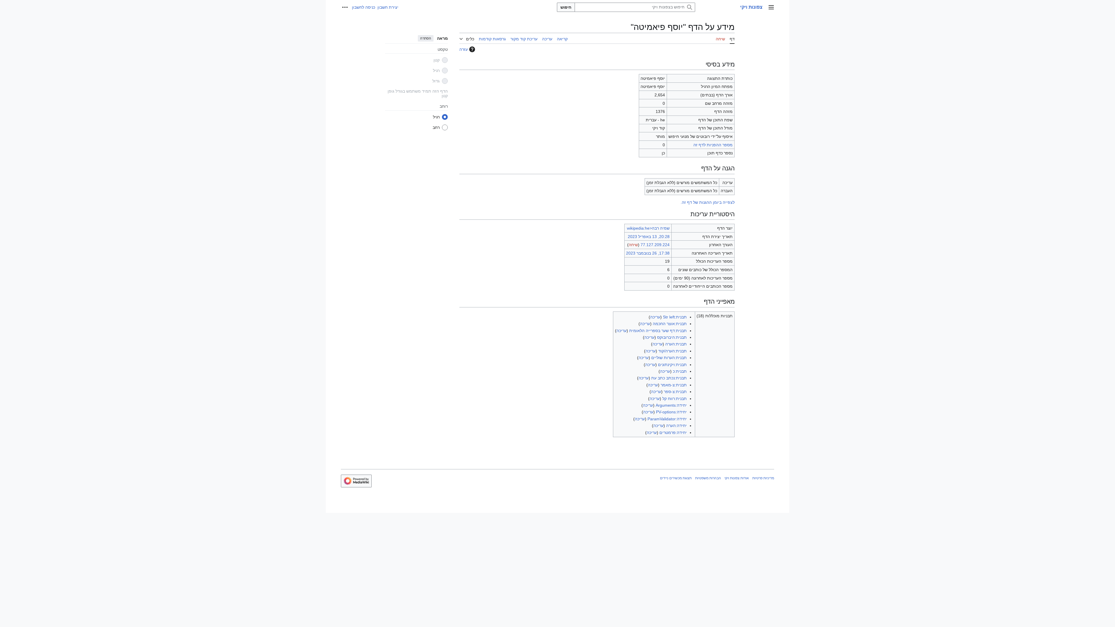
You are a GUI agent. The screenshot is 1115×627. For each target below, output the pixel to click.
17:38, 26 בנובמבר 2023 (648, 253)
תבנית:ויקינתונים (672, 364)
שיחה (633, 244)
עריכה (655, 317)
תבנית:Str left (675, 317)
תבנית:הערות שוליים (669, 357)
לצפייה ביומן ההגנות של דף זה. (708, 202)
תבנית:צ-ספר (675, 391)
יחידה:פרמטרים (673, 432)
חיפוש (565, 7)
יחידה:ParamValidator (667, 419)
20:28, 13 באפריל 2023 (649, 236)
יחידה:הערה (676, 425)
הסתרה (425, 38)
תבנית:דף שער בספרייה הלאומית (658, 330)
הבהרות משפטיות (708, 478)
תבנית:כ (680, 371)
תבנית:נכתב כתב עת (669, 378)
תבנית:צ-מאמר (674, 385)
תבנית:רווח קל (674, 398)
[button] (771, 7)
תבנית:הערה (676, 344)
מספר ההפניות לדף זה (713, 145)
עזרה (463, 49)
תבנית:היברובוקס (672, 337)
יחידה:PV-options (671, 412)
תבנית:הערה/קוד (672, 351)
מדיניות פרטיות (763, 478)
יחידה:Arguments (671, 405)
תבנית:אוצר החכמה (670, 323)
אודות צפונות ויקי (736, 478)
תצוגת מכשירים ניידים (676, 478)
